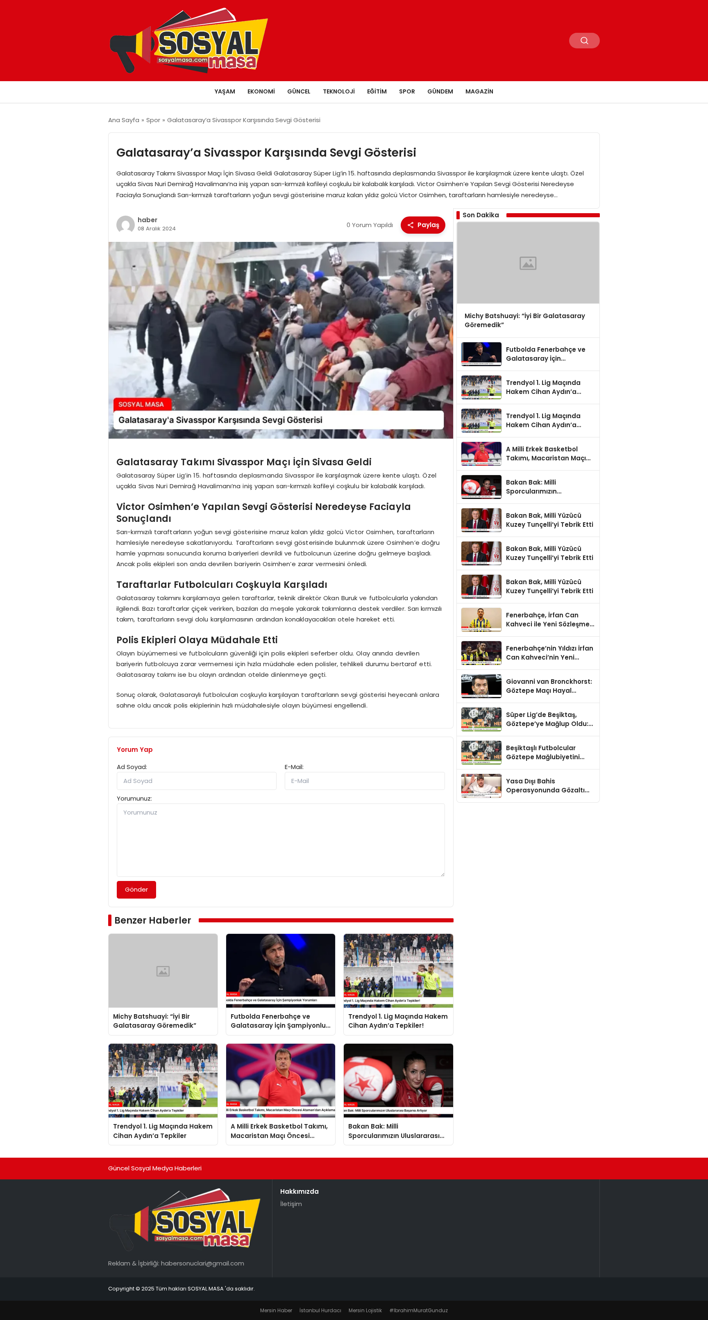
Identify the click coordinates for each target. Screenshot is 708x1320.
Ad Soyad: (132, 766)
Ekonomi (261, 91)
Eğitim (377, 91)
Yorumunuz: (134, 798)
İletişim (291, 1203)
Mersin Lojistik (365, 1310)
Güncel (299, 91)
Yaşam (225, 91)
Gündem (440, 91)
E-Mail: (294, 766)
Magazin (479, 91)
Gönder (136, 889)
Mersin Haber (276, 1310)
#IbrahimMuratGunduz (418, 1310)
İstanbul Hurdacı (320, 1310)
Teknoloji (339, 91)
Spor (407, 91)
